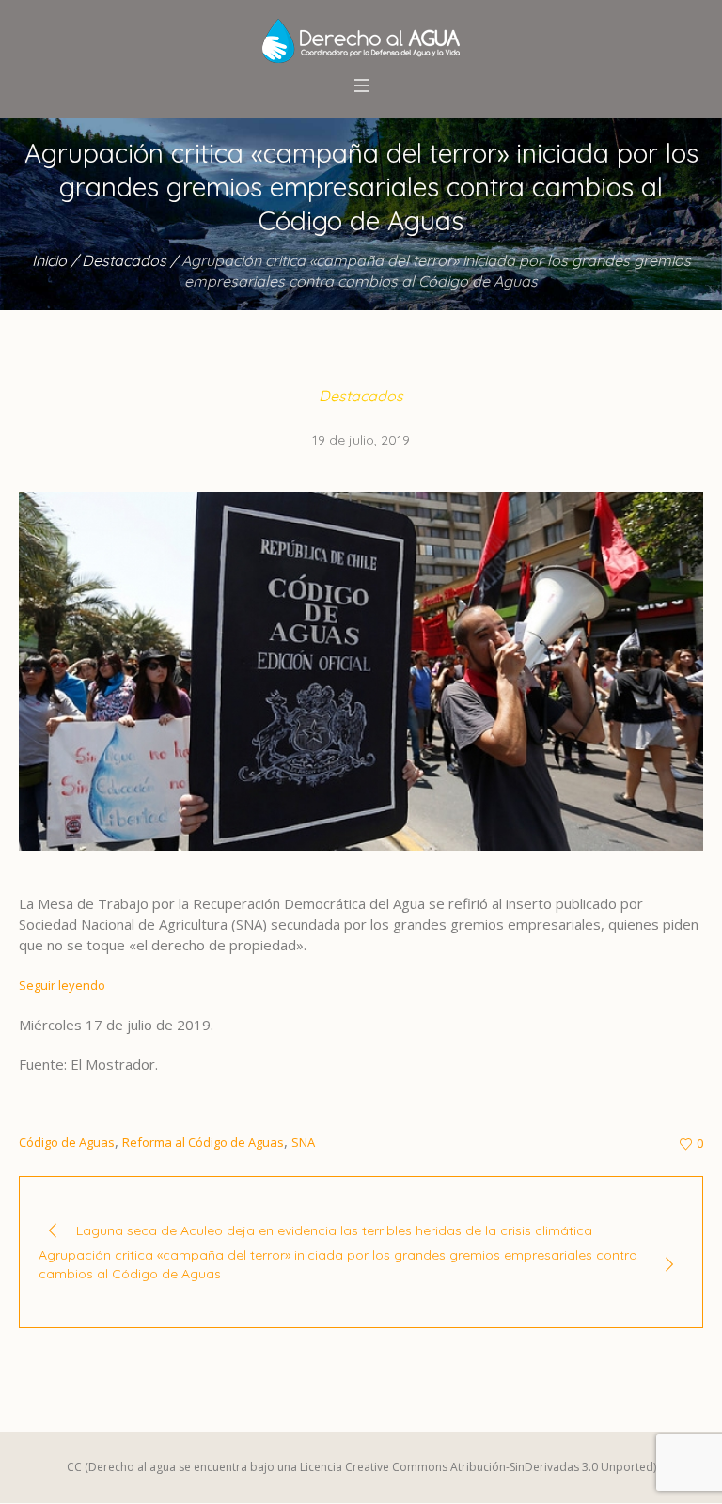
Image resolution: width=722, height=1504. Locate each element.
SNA (303, 1142)
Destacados (124, 260)
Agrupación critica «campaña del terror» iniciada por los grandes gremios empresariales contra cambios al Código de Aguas (338, 1264)
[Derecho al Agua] (361, 41)
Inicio (49, 260)
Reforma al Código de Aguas (203, 1142)
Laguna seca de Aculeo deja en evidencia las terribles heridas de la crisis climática (334, 1230)
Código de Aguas (67, 1142)
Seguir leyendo (62, 985)
